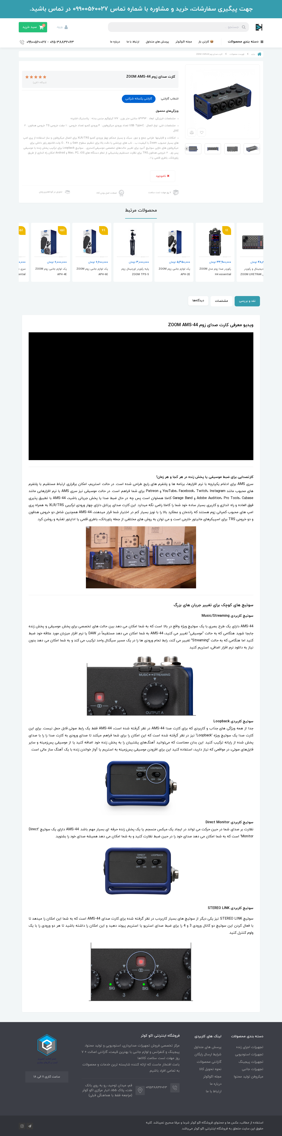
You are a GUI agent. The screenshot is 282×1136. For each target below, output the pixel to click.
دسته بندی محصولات (244, 41)
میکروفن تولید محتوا (248, 1076)
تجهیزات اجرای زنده (249, 1047)
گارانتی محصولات (209, 1062)
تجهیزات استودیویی (249, 1054)
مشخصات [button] (221, 301)
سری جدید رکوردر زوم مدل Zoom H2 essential (39, 271)
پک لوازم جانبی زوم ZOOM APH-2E (203, 271)
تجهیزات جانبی (252, 1069)
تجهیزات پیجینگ (251, 1062)
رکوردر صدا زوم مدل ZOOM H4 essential (244, 271)
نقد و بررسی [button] (247, 301)
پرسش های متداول (157, 42)
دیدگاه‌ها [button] (198, 300)
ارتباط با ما (133, 42)
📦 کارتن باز (206, 42)
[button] (33, 27)
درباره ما (115, 42)
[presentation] (258, 148)
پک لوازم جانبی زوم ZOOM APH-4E (80, 271)
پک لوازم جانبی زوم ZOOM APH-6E (121, 271)
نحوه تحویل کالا (210, 1069)
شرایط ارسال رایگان (208, 1054)
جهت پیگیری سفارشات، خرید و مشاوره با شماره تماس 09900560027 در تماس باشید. (141, 9)
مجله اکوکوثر (184, 42)
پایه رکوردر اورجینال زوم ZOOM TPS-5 (164, 271)
